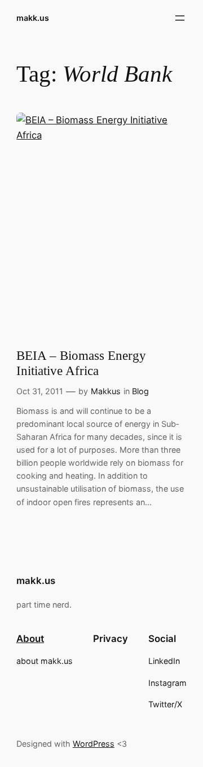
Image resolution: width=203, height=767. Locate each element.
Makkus (106, 391)
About (30, 638)
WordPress (93, 743)
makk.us (32, 18)
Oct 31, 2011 (39, 391)
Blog (140, 391)
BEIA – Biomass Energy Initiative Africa (81, 363)
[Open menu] (180, 18)
